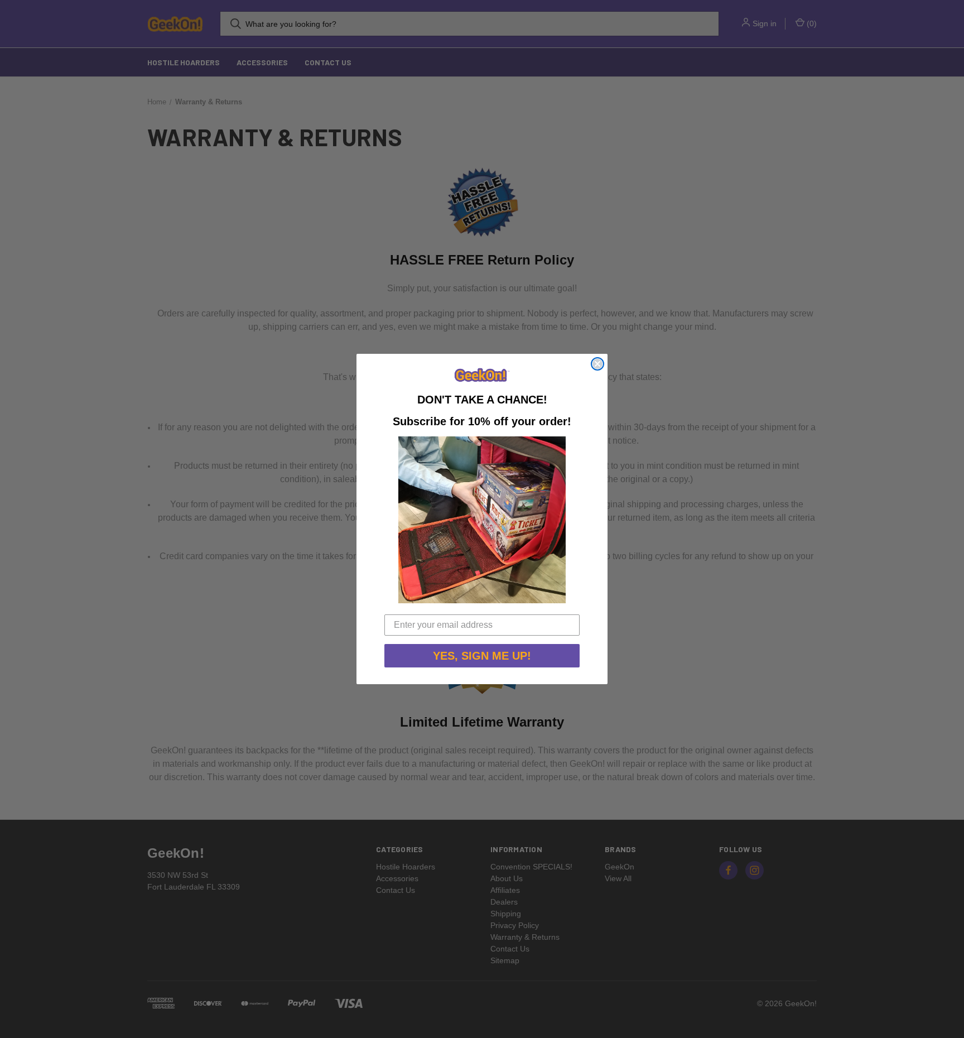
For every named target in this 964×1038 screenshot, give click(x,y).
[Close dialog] (597, 363)
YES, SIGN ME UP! (482, 656)
